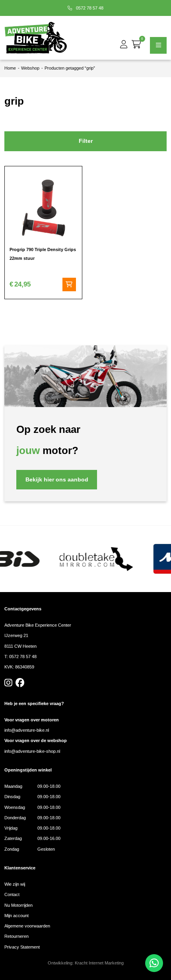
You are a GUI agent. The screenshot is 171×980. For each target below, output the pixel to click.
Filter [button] (86, 141)
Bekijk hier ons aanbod (56, 480)
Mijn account (16, 915)
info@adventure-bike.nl (26, 730)
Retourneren (16, 936)
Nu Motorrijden (18, 905)
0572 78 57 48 (89, 8)
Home (10, 68)
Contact (11, 894)
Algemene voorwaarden (27, 925)
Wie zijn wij (14, 884)
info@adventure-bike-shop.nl (32, 751)
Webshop (30, 68)
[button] (69, 284)
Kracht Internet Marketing (99, 963)
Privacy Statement (22, 947)
